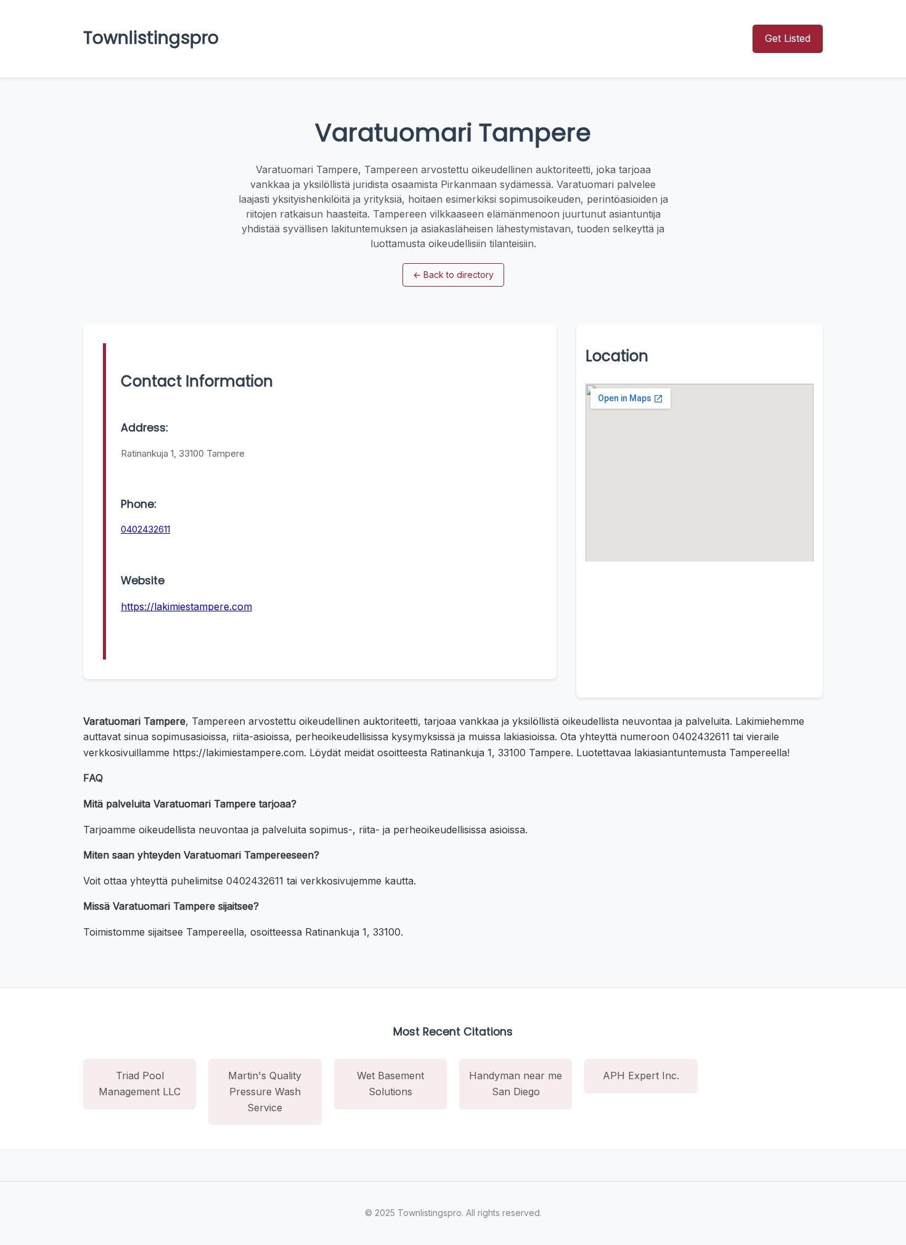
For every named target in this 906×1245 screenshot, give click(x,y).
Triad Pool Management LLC (140, 1083)
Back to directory (453, 274)
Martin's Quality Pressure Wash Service (264, 1091)
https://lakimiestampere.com (186, 606)
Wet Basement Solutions (390, 1083)
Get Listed (787, 38)
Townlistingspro (151, 38)
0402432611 (145, 529)
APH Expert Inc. (641, 1075)
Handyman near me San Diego (515, 1083)
